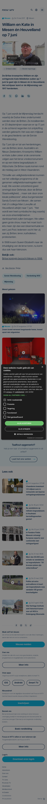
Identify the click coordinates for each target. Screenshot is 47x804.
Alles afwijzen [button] (24, 429)
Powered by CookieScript (35, 438)
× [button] (42, 367)
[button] (23, 395)
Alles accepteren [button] (24, 423)
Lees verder (29, 392)
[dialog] (23, 402)
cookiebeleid (19, 392)
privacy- (9, 392)
